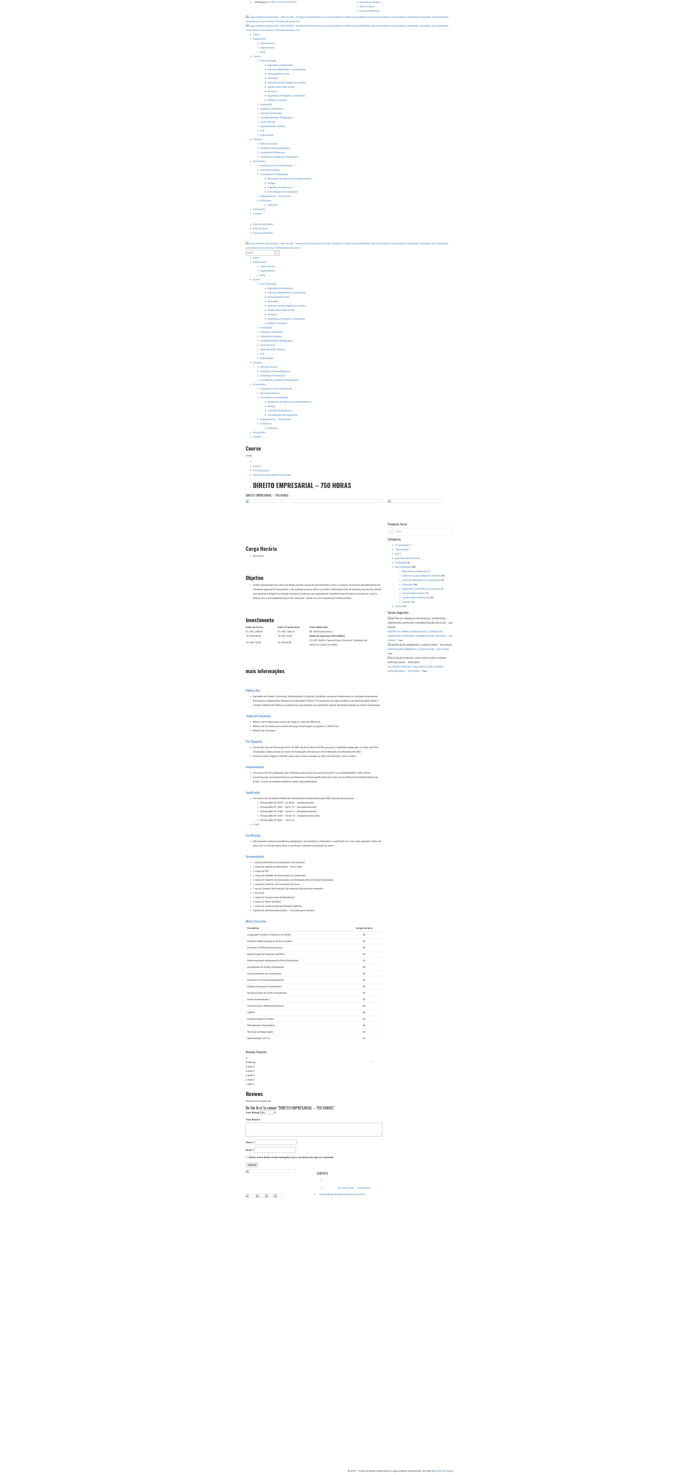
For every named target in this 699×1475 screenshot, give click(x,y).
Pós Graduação (261, 470)
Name (250, 1142)
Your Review (253, 1119)
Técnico (399, 606)
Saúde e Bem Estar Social (415, 597)
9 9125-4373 (290, 2)
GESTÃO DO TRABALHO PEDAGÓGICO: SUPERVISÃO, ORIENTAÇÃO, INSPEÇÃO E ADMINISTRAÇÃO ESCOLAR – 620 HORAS (420, 636)
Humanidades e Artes (413, 593)
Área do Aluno (367, 6)
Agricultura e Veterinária (414, 571)
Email (250, 1150)
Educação (407, 584)
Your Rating (252, 1112)
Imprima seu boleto (370, 2)
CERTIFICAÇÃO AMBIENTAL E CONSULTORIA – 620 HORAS (418, 649)
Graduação (401, 562)
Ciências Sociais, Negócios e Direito (272, 474)
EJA (397, 553)
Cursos (256, 466)
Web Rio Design (444, 1471)
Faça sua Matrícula (369, 10)
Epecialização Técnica (406, 558)
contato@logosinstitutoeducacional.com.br (342, 1194)
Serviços (406, 602)
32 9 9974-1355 (274, 2)
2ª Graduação (402, 545)
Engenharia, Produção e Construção (421, 588)
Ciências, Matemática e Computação (421, 580)
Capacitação (401, 549)
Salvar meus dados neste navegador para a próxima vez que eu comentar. (291, 1157)
